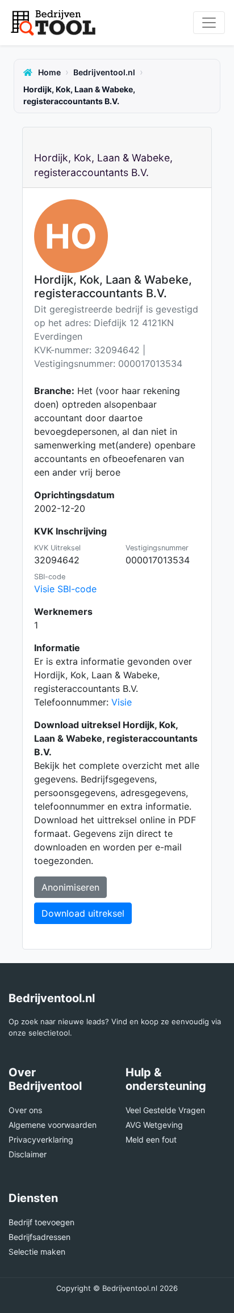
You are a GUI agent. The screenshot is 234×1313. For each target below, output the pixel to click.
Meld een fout (151, 1139)
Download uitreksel (82, 913)
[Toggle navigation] (209, 22)
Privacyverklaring (41, 1139)
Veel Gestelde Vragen (165, 1110)
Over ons (25, 1110)
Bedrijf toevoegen (41, 1222)
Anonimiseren (70, 887)
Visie (121, 702)
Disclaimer (28, 1154)
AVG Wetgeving (154, 1125)
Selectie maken (37, 1251)
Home (48, 72)
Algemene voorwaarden (53, 1125)
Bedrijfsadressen (39, 1237)
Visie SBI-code (65, 589)
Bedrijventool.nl (104, 72)
